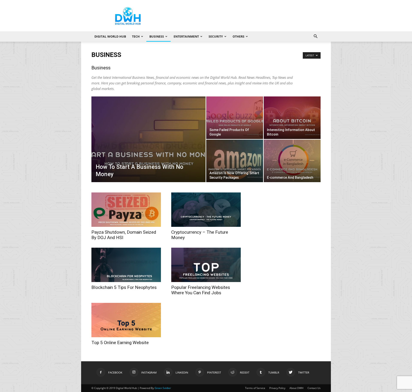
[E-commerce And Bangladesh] (292, 161)
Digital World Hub (110, 36)
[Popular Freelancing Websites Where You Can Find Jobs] (206, 265)
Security (216, 36)
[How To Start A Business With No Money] (148, 146)
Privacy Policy (277, 388)
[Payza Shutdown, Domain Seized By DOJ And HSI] (126, 209)
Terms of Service (255, 388)
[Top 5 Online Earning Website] (126, 320)
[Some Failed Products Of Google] (234, 117)
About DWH (296, 388)
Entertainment (186, 36)
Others (238, 36)
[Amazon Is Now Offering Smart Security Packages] (234, 161)
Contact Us (314, 388)
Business (156, 36)
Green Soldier (162, 388)
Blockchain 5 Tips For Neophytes (124, 287)
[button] (315, 37)
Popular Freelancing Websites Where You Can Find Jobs (200, 290)
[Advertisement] (242, 15)
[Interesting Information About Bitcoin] (292, 117)
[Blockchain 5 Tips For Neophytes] (126, 265)
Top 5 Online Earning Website (120, 342)
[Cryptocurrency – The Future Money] (206, 209)
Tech (136, 36)
